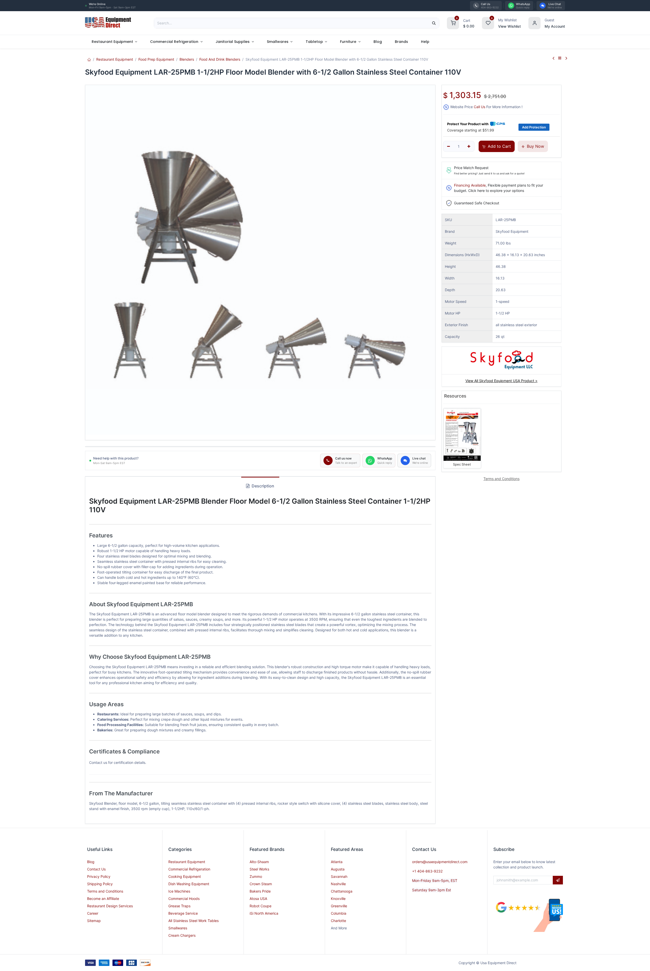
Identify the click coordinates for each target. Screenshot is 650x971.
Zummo (256, 876)
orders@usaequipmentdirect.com (439, 862)
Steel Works (259, 869)
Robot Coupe (260, 906)
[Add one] (469, 146)
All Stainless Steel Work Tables (193, 920)
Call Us (479, 107)
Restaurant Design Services (110, 906)
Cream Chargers (182, 935)
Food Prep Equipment (156, 59)
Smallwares (177, 928)
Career (92, 913)
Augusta (338, 869)
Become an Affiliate (103, 898)
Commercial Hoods (184, 898)
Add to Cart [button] (498, 146)
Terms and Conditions (105, 891)
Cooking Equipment (184, 876)
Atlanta (337, 862)
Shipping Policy (100, 884)
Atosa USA (258, 898)
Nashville (338, 884)
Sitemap (94, 920)
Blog (90, 862)
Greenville (339, 906)
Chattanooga (341, 891)
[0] (453, 22)
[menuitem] (114, 41)
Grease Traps (179, 906)
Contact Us (96, 869)
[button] (558, 880)
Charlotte (338, 920)
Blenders (187, 59)
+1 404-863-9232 (427, 871)
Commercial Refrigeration (189, 869)
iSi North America (264, 913)
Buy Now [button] (535, 146)
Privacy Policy (98, 876)
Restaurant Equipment (114, 59)
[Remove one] (448, 146)
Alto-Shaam (259, 862)
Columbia (338, 913)
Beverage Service (183, 913)
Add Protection (534, 127)
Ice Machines (179, 891)
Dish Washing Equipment (188, 884)
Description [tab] (262, 485)
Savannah (339, 876)
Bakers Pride (260, 891)
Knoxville (338, 898)
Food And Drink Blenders (219, 59)
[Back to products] (560, 58)
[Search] (434, 23)
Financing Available (470, 185)
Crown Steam (261, 884)
